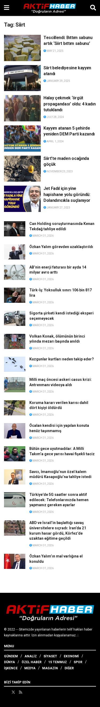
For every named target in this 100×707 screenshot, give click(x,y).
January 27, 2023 (58, 207)
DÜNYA (9, 662)
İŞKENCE (11, 668)
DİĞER (69, 668)
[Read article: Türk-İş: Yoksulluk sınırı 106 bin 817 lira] (14, 295)
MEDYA (29, 668)
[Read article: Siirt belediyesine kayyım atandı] (22, 78)
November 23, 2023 (59, 171)
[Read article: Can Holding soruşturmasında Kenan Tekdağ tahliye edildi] (14, 228)
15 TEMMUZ (57, 662)
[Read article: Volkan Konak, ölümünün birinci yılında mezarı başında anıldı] (14, 341)
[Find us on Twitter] (13, 692)
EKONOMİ (71, 656)
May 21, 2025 (54, 50)
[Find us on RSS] (20, 692)
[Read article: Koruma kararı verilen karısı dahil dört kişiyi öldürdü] (14, 407)
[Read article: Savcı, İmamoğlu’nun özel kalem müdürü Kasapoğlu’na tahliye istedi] (14, 476)
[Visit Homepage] (49, 8)
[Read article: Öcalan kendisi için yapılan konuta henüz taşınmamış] (14, 430)
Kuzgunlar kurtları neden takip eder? (61, 359)
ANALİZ (31, 656)
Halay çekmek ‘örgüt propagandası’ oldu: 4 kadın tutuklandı (69, 103)
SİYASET (50, 656)
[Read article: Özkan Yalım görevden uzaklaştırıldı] (14, 251)
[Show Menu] (6, 8)
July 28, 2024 (55, 117)
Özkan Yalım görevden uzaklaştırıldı (61, 247)
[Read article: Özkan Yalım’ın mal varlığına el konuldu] (14, 561)
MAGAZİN (50, 668)
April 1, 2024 (55, 141)
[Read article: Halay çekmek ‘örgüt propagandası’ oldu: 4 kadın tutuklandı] (22, 108)
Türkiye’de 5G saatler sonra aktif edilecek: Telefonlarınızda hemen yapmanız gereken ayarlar (59, 499)
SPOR (78, 662)
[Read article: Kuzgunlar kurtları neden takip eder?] (14, 364)
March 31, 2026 (43, 235)
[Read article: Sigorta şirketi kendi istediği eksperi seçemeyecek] (14, 318)
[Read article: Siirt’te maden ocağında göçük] (22, 169)
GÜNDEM (11, 656)
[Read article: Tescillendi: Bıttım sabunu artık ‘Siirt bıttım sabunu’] (22, 48)
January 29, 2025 (58, 80)
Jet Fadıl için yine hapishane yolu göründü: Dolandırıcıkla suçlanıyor (66, 194)
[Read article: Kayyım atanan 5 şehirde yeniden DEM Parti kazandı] (22, 138)
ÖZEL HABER (32, 662)
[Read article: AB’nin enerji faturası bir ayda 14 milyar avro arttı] (14, 272)
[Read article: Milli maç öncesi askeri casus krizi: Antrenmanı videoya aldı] (14, 384)
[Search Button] (93, 8)
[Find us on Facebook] (6, 692)
